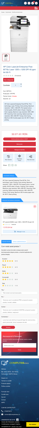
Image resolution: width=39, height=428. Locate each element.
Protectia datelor (6, 383)
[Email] (16, 166)
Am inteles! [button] (32, 424)
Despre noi (4, 378)
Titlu (2, 290)
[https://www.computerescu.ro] (14, 363)
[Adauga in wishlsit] (34, 206)
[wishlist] (29, 3)
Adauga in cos (21, 231)
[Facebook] (9, 166)
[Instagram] (12, 166)
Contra (3, 307)
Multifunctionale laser (17, 12)
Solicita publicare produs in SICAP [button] (19, 139)
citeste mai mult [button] (16, 426)
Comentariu (4, 317)
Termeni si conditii (6, 381)
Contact (3, 400)
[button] (36, 3)
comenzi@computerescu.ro (12, 414)
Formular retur (5, 391)
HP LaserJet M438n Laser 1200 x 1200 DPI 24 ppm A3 (18, 222)
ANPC (3, 402)
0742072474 (8, 411)
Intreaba (14, 96)
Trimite (19, 350)
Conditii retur (5, 394)
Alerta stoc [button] (19, 144)
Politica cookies (5, 386)
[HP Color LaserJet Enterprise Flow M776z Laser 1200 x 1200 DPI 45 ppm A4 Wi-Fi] (19, 34)
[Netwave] (7, 3)
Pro (2, 297)
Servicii (3, 397)
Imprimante (8, 12)
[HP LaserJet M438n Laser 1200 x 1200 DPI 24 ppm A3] (19, 212)
